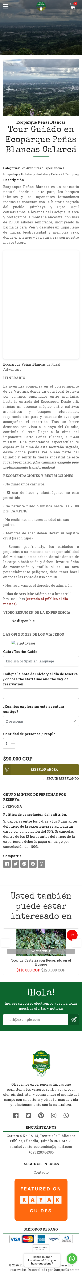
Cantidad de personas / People (29, 734)
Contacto (41, 1172)
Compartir (12, 856)
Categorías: (11, 168)
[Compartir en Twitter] (15, 864)
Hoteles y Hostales (35, 174)
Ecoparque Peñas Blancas (24, 364)
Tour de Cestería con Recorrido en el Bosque (41, 962)
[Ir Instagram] (54, 1115)
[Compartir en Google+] (24, 864)
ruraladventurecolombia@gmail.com (41, 1146)
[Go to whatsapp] (72, 1258)
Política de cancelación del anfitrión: (35, 814)
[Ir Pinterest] (41, 1115)
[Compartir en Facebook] (7, 864)
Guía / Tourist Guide (20, 651)
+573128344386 (41, 1152)
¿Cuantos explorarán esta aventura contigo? (33, 709)
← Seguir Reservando (61, 779)
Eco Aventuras (30, 168)
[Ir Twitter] (28, 1115)
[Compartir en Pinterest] (33, 864)
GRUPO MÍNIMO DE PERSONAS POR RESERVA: (34, 797)
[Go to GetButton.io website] (72, 1269)
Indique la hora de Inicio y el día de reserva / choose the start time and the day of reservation (40, 679)
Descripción (13, 180)
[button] (9, 87)
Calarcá (56, 174)
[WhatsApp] (66, 1115)
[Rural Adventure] (41, 6)
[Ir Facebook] (16, 1115)
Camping (72, 174)
